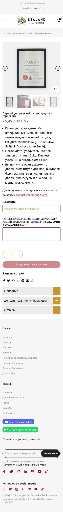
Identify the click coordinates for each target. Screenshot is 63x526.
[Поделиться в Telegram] (22, 280)
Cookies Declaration (13, 368)
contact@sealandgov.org (34, 3)
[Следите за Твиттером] (11, 471)
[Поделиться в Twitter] (8, 280)
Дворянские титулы (13, 397)
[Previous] (5, 68)
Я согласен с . (26, 461)
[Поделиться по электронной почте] (27, 280)
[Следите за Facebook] (4, 471)
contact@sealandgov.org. (32, 194)
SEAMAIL (7, 408)
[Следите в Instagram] (18, 471)
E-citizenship (9, 413)
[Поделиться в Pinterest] (13, 280)
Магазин (7, 392)
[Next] (57, 68)
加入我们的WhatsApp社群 (22, 429)
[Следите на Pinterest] (32, 471)
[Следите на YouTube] (39, 471)
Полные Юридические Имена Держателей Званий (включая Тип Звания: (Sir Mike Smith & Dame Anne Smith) (31, 221)
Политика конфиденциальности (20, 357)
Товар (6, 402)
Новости (7, 342)
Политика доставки (13, 363)
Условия (7, 352)
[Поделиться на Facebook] (4, 280)
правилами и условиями (32, 461)
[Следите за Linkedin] (25, 471)
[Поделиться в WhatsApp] (32, 280)
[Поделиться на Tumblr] (18, 280)
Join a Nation (9, 373)
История (7, 337)
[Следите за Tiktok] (47, 471)
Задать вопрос (14, 273)
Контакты (8, 347)
